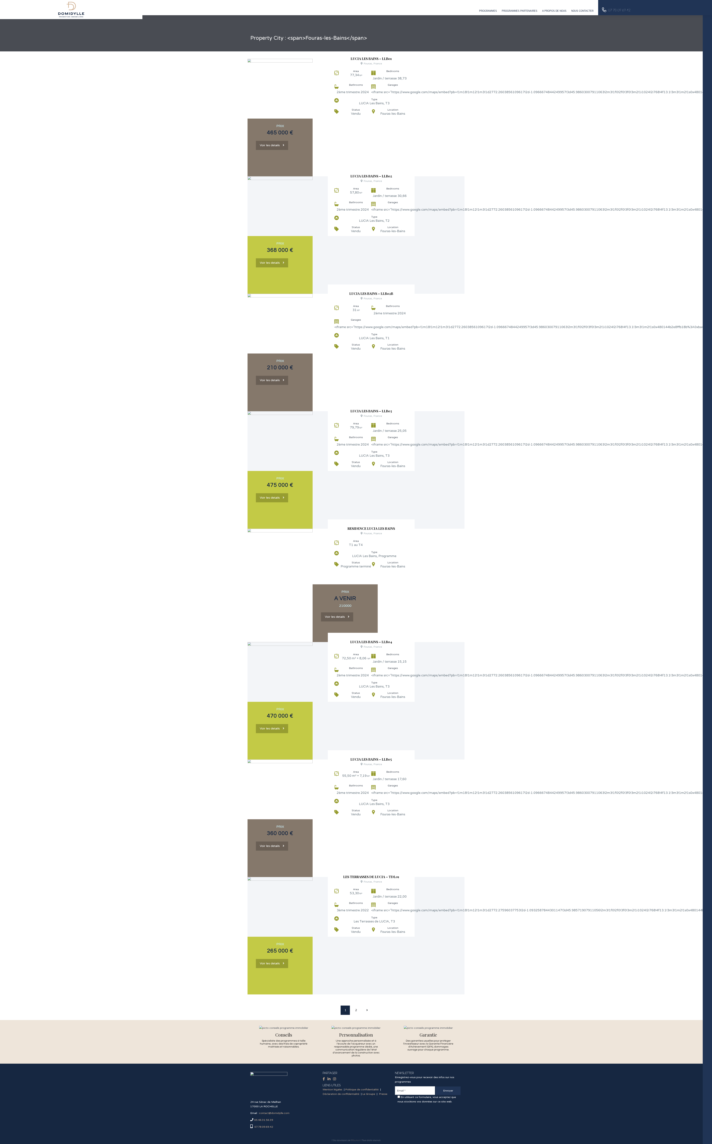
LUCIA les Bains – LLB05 (371, 759)
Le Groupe (368, 1094)
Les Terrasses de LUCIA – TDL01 (371, 877)
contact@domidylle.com (274, 1113)
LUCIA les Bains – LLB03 (371, 411)
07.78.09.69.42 (263, 1126)
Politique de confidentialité (362, 1089)
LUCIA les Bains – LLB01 (371, 58)
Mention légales (332, 1089)
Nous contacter (582, 10)
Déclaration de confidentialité (341, 1094)
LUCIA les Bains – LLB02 (371, 176)
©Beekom (355, 1140)
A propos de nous (554, 10)
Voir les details (270, 145)
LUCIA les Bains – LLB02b (371, 293)
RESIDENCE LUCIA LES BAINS (371, 528)
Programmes (488, 10)
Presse (383, 1094)
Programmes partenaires (519, 10)
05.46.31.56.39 (263, 1120)
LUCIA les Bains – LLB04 (371, 642)
